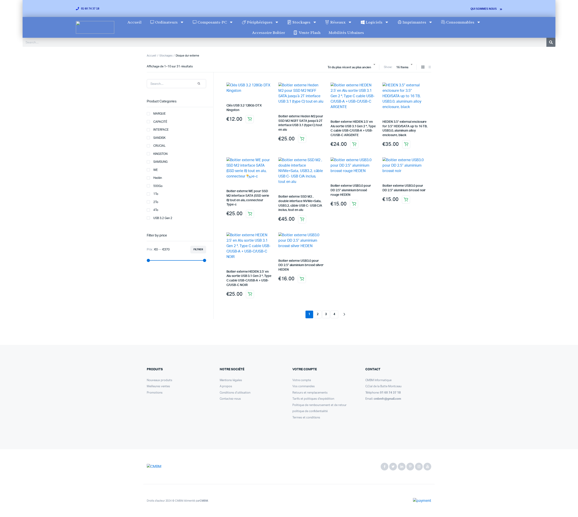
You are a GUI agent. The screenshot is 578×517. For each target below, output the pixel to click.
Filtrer (198, 249)
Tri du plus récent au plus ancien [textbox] (349, 67)
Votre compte (301, 380)
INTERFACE (161, 129)
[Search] (550, 42)
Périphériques (260, 22)
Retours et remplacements (310, 392)
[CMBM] (166, 466)
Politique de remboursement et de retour (319, 405)
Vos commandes (303, 386)
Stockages (301, 22)
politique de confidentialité (310, 411)
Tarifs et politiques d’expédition (313, 398)
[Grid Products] (423, 67)
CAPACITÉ (160, 121)
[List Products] (429, 67)
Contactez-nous (230, 398)
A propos (226, 386)
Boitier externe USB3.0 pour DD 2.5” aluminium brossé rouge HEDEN (351, 190)
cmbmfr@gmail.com (387, 398)
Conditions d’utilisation (235, 392)
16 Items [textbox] (402, 67)
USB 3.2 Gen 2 (162, 218)
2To (155, 202)
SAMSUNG (160, 162)
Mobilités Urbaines (346, 32)
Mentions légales (231, 380)
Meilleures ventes (158, 386)
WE (155, 170)
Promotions (155, 392)
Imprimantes (414, 22)
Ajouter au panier (250, 119)
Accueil (135, 22)
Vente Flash (310, 32)
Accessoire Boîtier (268, 32)
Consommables (460, 22)
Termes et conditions (306, 417)
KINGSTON (160, 154)
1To (155, 194)
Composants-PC (212, 22)
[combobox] (351, 67)
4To (155, 210)
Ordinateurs (166, 22)
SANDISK (159, 138)
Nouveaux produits (159, 380)
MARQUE (159, 113)
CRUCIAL (159, 145)
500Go (158, 186)
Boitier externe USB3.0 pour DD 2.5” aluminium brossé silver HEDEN (301, 265)
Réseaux (338, 22)
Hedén (157, 178)
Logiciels (374, 22)
